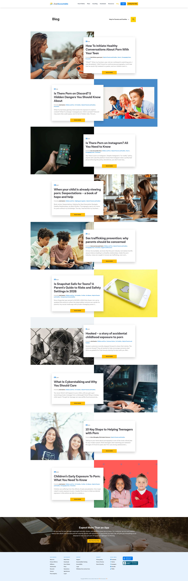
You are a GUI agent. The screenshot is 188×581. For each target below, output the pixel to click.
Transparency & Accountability (68, 297)
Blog (117, 4)
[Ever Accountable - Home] (59, 3)
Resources (111, 4)
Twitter (113, 562)
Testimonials (53, 566)
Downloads (103, 4)
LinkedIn (113, 566)
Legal (77, 566)
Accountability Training (81, 562)
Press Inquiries (53, 573)
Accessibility (79, 564)
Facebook (114, 559)
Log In (65, 573)
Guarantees (66, 569)
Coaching (95, 4)
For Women (88, 295)
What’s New (66, 559)
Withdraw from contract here (83, 569)
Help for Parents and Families (110, 57)
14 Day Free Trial (132, 4)
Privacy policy (99, 559)
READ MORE (109, 72)
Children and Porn (70, 105)
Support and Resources (106, 247)
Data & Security (100, 564)
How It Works (81, 4)
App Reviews (67, 571)
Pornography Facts (126, 57)
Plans (88, 4)
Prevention (88, 59)
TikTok (112, 569)
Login (123, 4)
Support (78, 559)
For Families (78, 105)
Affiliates (52, 564)
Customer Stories (111, 341)
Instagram (113, 564)
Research (52, 569)
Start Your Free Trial (94, 541)
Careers (52, 571)
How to (119, 57)
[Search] (133, 19)
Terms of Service (100, 562)
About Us (52, 559)
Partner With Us (54, 562)
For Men (83, 295)
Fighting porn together (80, 201)
